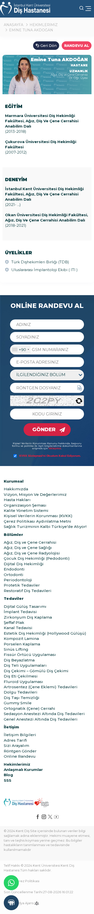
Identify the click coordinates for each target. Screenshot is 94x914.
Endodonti (14, 569)
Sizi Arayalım (16, 745)
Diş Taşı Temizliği (21, 697)
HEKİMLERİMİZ (44, 25)
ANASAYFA (13, 25)
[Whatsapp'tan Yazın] (11, 882)
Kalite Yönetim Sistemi (26, 510)
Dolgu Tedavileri (20, 692)
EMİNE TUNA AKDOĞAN (31, 30)
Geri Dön (48, 45)
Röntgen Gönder (20, 751)
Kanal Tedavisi (18, 627)
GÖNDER (44, 429)
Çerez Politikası (26, 881)
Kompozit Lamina (21, 638)
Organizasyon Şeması (25, 505)
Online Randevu (20, 756)
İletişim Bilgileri (20, 734)
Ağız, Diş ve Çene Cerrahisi (30, 542)
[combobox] (20, 349)
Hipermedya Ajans (19, 903)
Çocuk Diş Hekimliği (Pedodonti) (37, 558)
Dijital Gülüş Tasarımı (25, 606)
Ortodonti (13, 574)
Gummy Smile (18, 703)
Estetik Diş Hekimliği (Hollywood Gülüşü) (45, 633)
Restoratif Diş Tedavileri (27, 590)
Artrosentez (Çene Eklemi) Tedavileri (40, 686)
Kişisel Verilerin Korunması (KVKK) (38, 515)
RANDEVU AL (76, 45)
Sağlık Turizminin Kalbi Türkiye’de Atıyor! (45, 526)
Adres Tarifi (15, 740)
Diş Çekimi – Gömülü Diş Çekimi (36, 670)
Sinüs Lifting (16, 649)
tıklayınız (55, 448)
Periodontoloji (18, 580)
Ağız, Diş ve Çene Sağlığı (28, 547)
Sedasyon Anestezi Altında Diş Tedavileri (44, 713)
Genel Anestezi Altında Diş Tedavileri (40, 719)
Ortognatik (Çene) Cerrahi (29, 708)
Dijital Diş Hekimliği (24, 563)
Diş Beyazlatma (19, 660)
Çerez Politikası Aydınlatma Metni (37, 521)
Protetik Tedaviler (22, 585)
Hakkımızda (16, 489)
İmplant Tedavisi (20, 611)
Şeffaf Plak (14, 622)
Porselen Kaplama (22, 644)
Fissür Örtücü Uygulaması (30, 654)
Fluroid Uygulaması (23, 681)
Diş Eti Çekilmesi (21, 676)
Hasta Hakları (17, 499)
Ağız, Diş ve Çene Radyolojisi (32, 553)
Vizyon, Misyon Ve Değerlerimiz (35, 494)
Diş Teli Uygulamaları (25, 665)
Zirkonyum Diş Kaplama (28, 617)
